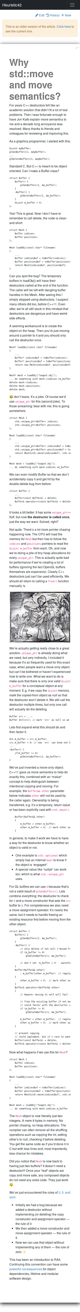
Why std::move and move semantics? (35, 79)
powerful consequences (25, 1269)
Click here (64, 26)
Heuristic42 (12, 5)
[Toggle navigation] (72, 5)
